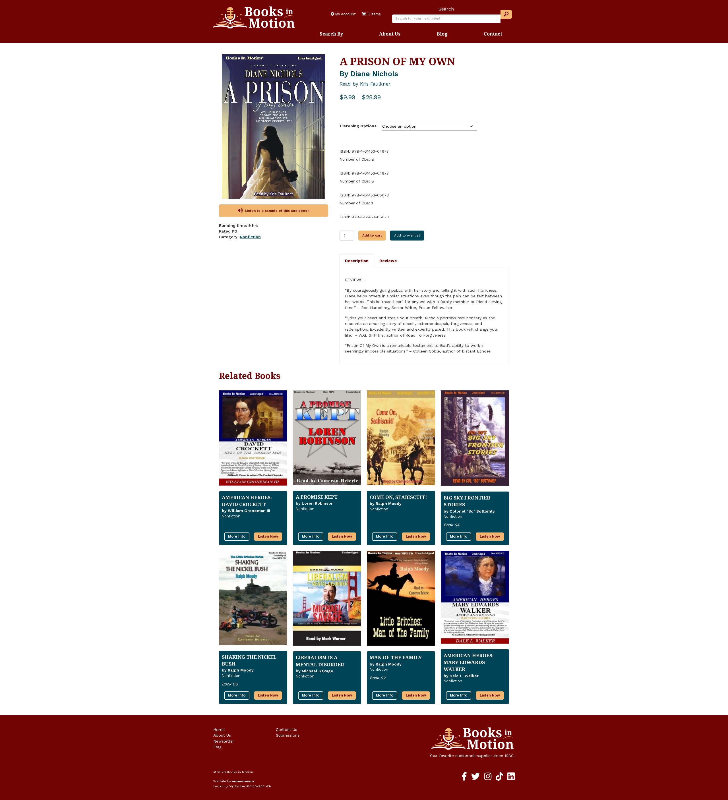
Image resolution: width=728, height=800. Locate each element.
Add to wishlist (407, 235)
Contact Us (286, 729)
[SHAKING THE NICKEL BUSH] (253, 600)
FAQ (217, 747)
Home (219, 729)
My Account (345, 14)
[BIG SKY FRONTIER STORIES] (475, 440)
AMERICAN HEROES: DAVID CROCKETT (247, 500)
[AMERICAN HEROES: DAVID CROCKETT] (253, 440)
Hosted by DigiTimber (229, 786)
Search (446, 9)
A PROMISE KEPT (317, 497)
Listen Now (268, 536)
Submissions (287, 735)
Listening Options (358, 126)
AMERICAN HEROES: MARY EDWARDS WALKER (469, 662)
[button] (506, 14)
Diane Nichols (374, 74)
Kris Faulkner (375, 84)
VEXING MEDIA (243, 781)
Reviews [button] (388, 260)
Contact (493, 34)
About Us (389, 34)
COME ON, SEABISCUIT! (398, 497)
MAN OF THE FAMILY (396, 657)
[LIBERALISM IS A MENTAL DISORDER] (327, 600)
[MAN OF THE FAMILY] (401, 600)
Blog (442, 34)
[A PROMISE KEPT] (327, 440)
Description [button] (357, 260)
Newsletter (223, 741)
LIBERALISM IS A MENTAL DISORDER (320, 661)
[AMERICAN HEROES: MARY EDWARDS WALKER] (475, 599)
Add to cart (372, 235)
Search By (331, 34)
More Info (236, 536)
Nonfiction (250, 237)
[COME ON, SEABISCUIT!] (401, 440)
